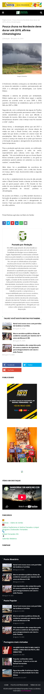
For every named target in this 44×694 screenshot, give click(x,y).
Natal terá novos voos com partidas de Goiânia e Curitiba (27, 324)
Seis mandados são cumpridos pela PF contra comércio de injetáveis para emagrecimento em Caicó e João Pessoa (27, 348)
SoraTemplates (26, 691)
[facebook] (11, 365)
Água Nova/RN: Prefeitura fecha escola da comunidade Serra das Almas (25, 672)
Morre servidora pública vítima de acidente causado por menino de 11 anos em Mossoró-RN (27, 335)
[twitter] (32, 365)
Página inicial (6, 20)
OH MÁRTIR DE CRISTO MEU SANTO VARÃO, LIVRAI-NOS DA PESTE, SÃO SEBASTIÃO (26, 649)
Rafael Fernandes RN (10, 534)
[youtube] (11, 370)
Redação (7, 39)
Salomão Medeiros (9, 538)
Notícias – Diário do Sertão (12, 523)
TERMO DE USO (35, 685)
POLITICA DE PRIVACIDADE (19, 685)
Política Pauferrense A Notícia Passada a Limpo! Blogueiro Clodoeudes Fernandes (20, 528)
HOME (6, 685)
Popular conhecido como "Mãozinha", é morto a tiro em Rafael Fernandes (25, 661)
